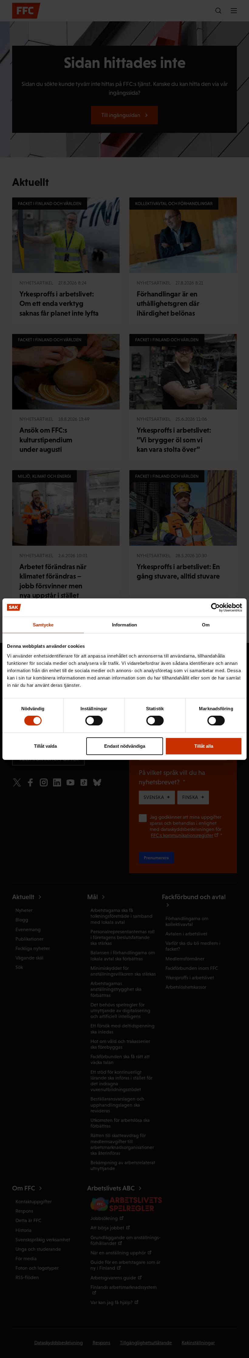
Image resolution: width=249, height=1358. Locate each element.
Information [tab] (124, 624)
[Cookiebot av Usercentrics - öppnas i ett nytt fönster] (215, 607)
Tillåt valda (45, 746)
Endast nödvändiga (124, 746)
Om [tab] (206, 624)
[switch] (94, 720)
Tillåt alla (203, 746)
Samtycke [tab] (43, 624)
